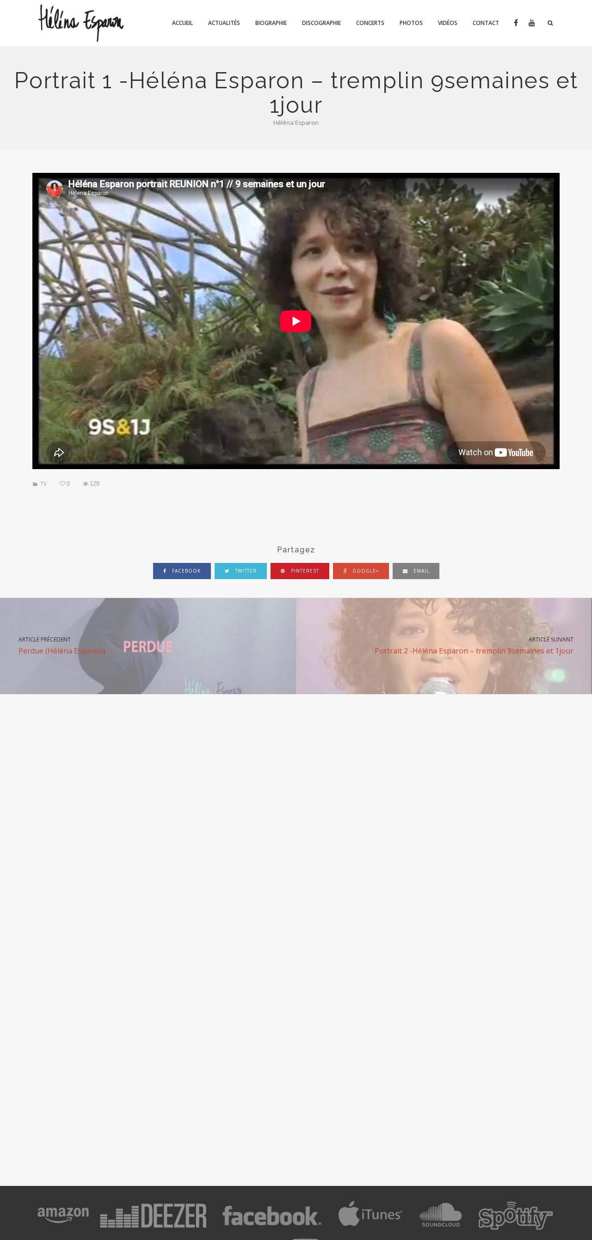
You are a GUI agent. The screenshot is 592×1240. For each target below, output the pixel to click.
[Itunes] (370, 1227)
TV (43, 484)
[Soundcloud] (440, 1227)
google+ (365, 571)
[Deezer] (153, 1227)
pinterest (304, 571)
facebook (185, 571)
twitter (245, 571)
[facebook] (515, 23)
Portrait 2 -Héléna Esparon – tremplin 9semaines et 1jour (474, 645)
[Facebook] (272, 1227)
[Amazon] (63, 1227)
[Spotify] (515, 1227)
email (420, 571)
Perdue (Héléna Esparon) (61, 645)
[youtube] (531, 23)
